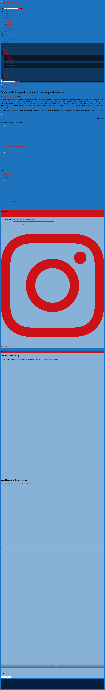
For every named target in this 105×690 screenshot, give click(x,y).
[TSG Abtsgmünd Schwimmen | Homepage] (9, 2)
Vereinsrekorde (10, 24)
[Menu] (1, 5)
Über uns (6, 13)
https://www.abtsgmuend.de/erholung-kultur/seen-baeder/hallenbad (18, 484)
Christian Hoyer (7, 96)
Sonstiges (9, 32)
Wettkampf (7, 19)
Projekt (5, 33)
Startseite (6, 11)
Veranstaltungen (11, 30)
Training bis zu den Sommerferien (13, 201)
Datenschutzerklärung (9, 39)
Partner (6, 35)
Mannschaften (7, 15)
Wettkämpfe (10, 28)
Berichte (6, 26)
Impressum (6, 41)
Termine (9, 21)
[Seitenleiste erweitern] (1, 208)
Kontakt (6, 37)
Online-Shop (21, 224)
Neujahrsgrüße (8, 174)
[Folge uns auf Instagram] (4, 216)
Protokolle (9, 22)
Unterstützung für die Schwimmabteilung (15, 146)
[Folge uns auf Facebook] (4, 214)
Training (6, 17)
